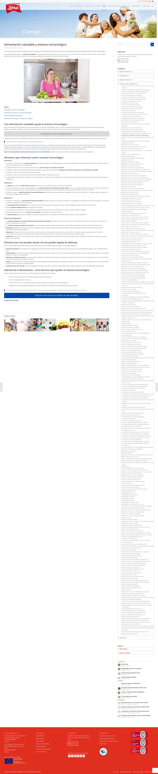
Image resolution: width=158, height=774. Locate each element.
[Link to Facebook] (138, 1)
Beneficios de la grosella (128, 156)
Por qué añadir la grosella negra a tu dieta (133, 485)
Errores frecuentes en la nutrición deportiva (134, 308)
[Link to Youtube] (152, 1)
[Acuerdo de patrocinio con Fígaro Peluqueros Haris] (156, 387)
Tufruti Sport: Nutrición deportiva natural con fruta (136, 540)
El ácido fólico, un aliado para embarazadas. (134, 278)
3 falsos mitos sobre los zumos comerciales (133, 93)
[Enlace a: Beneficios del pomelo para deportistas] (23, 324)
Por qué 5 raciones (127, 483)
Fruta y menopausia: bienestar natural (132, 329)
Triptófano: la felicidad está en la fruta (132, 536)
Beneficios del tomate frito (129, 186)
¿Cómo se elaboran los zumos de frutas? (133, 593)
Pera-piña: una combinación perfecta (132, 477)
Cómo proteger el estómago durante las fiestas (134, 247)
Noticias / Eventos (125, 80)
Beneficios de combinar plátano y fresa (132, 148)
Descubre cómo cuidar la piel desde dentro (133, 268)
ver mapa (6, 741)
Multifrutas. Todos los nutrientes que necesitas (135, 460)
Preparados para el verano (129, 491)
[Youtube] (83, 756)
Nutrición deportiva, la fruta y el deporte (133, 468)
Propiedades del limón (128, 500)
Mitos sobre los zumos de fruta (130, 456)
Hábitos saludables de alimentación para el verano (136, 367)
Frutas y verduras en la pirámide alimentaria (134, 348)
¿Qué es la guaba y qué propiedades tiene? (133, 612)
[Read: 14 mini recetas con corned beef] (119, 697)
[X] (72, 756)
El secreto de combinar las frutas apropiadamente (135, 297)
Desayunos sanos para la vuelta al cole (132, 266)
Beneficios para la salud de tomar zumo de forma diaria (137, 190)
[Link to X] (141, 1)
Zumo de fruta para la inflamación (131, 554)
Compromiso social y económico (107, 736)
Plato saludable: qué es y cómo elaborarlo (133, 481)
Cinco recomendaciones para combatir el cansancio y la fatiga (139, 205)
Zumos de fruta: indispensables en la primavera (135, 580)
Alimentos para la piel (128, 143)
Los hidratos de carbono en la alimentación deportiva (136, 436)
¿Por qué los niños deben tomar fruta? (132, 609)
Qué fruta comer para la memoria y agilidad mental (136, 510)
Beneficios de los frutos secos (130, 173)
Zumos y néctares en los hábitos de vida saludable (135, 582)
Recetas (122, 638)
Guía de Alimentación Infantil (130, 356)
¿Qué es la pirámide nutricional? (130, 616)
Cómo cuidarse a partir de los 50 (130, 226)
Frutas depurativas (127, 335)
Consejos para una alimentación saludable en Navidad (137, 259)
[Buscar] (152, 6)
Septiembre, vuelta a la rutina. (130, 523)
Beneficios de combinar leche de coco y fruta (134, 147)
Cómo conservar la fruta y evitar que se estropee (135, 223)
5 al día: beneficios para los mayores (132, 95)
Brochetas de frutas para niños (130, 194)
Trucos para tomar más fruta (129, 538)
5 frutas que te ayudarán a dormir (131, 105)
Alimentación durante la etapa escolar (132, 129)
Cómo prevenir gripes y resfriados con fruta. (134, 245)
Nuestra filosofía (40, 736)
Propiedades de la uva (128, 498)
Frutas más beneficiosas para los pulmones (133, 337)
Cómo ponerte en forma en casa (130, 242)
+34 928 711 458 (9, 750)
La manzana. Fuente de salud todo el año (133, 413)
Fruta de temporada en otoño (130, 325)
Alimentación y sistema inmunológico (14, 110)
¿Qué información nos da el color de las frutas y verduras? (138, 626)
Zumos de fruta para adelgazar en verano (133, 569)
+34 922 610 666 (9, 739)
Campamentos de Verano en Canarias (132, 198)
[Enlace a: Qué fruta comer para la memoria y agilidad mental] (36, 324)
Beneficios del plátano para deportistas (132, 183)
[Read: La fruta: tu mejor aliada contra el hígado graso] (119, 692)
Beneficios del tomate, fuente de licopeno (133, 188)
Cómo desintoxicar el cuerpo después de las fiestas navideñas (139, 230)
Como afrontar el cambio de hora (131, 215)
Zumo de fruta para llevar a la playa (131, 555)
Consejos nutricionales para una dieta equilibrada (135, 253)
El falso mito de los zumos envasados (132, 287)
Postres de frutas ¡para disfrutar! (131, 487)
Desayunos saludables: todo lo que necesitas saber (136, 264)
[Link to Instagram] (144, 1)
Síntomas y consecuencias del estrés (132, 525)
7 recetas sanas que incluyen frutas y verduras (134, 114)
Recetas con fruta (126, 517)
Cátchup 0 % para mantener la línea (131, 202)
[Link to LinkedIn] (150, 1)
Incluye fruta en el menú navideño (131, 375)
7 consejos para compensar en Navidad (132, 112)
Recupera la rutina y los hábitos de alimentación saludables (138, 521)
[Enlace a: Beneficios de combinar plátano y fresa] (63, 324)
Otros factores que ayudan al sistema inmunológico (18, 118)
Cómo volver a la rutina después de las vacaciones (135, 251)
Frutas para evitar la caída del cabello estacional (135, 339)
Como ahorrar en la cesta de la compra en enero (135, 217)
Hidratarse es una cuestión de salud (132, 371)
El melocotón (125, 295)
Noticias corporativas (41, 751)
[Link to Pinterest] (147, 1)
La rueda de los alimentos (129, 418)
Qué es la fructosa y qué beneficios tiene (133, 508)
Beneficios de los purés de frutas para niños (134, 175)
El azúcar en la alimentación (129, 280)
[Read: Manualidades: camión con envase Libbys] (119, 669)
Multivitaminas (126, 466)
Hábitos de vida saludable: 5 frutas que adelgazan (135, 365)
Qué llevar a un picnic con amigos (131, 514)
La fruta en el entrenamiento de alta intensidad (135, 384)
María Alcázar (123, 649)
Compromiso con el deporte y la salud (108, 741)
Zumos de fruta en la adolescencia (131, 567)
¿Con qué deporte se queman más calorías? (134, 595)
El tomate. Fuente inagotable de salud (132, 299)
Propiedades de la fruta (128, 493)
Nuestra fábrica (39, 741)
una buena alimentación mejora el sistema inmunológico (89, 51)
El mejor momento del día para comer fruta (133, 293)
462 (15, 750)
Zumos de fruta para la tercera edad (132, 573)
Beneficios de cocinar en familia (130, 145)
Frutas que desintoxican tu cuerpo (131, 344)
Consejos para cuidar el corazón (130, 255)
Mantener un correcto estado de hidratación (21, 285)
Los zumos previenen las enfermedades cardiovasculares (137, 447)
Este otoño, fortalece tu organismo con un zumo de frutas (137, 310)
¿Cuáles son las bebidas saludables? (132, 599)
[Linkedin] (81, 756)
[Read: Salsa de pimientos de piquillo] (119, 677)
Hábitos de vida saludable (10, 47)
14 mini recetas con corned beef (129, 696)
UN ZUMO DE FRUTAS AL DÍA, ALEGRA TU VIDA (134, 544)
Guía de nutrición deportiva (129, 363)
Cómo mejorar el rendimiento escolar (132, 240)
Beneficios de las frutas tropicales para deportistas (136, 169)
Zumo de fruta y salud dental (130, 557)
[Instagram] (75, 756)
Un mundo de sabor (127, 542)
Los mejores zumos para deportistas (132, 439)
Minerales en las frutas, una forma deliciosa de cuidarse (137, 455)
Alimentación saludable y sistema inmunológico (135, 135)
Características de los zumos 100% (131, 200)
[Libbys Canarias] (13, 9)
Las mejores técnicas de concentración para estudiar (136, 428)
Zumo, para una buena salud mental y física (134, 563)
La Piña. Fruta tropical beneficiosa (131, 415)
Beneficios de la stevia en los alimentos (132, 164)
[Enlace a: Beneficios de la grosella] (50, 324)
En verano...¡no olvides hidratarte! (131, 306)
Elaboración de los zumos (129, 304)
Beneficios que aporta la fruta (130, 192)
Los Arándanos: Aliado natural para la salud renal (135, 432)
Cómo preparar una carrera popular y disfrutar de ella (137, 243)
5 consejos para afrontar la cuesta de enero (134, 97)
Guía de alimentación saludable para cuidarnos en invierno (138, 358)
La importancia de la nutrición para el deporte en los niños (138, 394)
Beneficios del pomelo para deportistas (132, 184)
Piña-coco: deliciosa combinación (131, 479)
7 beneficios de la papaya (129, 110)
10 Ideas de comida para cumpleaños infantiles (135, 91)
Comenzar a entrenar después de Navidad (133, 213)
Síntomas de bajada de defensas (13, 115)
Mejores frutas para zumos (129, 451)
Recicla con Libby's (125, 653)
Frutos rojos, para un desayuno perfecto (133, 354)
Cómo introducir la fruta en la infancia (132, 238)
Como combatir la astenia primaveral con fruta (134, 219)
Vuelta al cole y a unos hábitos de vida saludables (135, 552)
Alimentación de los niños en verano (132, 127)
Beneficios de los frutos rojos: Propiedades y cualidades (137, 171)
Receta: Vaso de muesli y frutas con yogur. (133, 515)
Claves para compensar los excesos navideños (134, 209)
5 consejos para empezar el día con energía (134, 99)
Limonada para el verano (128, 430)
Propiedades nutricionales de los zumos (133, 504)
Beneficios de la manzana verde (130, 162)
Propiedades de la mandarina (130, 495)
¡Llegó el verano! (126, 590)
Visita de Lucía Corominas (129, 550)
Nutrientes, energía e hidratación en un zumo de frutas (137, 472)
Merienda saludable (127, 453)
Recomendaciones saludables (130, 519)
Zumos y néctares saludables (130, 584)
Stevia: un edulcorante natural (130, 529)
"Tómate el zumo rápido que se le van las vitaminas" (136, 89)
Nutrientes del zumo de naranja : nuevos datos (135, 470)
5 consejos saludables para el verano (132, 101)
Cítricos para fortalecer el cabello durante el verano (136, 207)
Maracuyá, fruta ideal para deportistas (132, 449)
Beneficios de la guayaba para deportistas (133, 158)
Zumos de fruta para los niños (130, 578)
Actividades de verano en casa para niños (133, 120)
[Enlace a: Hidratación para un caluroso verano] (89, 324)
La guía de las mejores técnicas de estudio (133, 388)
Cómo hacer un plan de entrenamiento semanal (135, 234)
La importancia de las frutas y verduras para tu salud (136, 396)
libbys (20, 47)
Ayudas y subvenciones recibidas (12, 757)
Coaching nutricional (127, 211)
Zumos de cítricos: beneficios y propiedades (134, 565)
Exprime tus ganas (127, 323)
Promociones (123, 75)
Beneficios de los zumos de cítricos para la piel (134, 177)
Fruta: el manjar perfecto (128, 331)
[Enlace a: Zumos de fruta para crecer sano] (10, 324)
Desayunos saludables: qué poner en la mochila (135, 262)
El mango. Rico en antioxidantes (130, 291)
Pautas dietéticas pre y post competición (133, 476)
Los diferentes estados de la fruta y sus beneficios (135, 434)
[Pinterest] (78, 756)
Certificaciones (102, 744)
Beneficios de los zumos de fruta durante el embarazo (136, 179)
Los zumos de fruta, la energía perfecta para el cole (136, 441)
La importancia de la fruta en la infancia (133, 392)
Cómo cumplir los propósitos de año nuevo (133, 228)
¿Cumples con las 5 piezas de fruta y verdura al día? (136, 603)
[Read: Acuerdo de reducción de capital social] (119, 684)
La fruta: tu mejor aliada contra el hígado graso (135, 386)
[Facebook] (69, 756)
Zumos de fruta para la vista (129, 574)
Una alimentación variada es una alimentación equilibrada (138, 546)
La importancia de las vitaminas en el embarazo (135, 398)
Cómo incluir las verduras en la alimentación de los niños (137, 236)
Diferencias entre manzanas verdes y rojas (133, 274)
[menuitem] (72, 6)
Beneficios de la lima (127, 160)
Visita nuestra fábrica (41, 746)
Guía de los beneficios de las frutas (131, 361)
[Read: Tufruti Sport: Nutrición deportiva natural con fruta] (119, 688)
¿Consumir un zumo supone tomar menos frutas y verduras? (138, 597)
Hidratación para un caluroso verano (132, 369)
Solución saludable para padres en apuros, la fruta (136, 527)
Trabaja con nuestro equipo (42, 744)
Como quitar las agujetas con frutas (131, 249)
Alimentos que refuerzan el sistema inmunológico (18, 112)
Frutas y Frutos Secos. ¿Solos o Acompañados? (134, 346)
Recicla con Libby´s (125, 71)
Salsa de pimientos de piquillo (128, 677)
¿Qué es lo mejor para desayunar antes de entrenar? (136, 618)
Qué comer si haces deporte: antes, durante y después (137, 506)
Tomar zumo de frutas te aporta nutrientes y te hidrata (137, 534)
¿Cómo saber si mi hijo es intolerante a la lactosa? (135, 591)
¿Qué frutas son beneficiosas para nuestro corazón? (136, 622)
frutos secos (11, 210)
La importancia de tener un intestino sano (133, 407)
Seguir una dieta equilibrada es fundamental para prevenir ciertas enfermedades (27, 152)
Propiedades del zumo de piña (130, 502)
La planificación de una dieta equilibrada (133, 417)
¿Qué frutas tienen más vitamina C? (131, 624)
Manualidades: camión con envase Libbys (131, 668)
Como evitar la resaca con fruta (130, 232)
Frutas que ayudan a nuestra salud (131, 342)
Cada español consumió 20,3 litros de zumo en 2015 (136, 196)
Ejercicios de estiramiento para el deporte (133, 276)
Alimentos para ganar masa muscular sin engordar (136, 141)
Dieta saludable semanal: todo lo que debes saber (135, 272)
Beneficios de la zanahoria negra (131, 165)
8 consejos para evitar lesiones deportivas (133, 118)
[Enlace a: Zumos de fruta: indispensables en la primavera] (76, 324)
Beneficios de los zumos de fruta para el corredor (135, 181)
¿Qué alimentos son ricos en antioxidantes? (133, 611)
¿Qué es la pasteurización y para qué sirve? (133, 614)
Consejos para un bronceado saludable (132, 257)
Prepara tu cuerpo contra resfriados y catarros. (134, 489)
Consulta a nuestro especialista (43, 749)
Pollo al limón (124, 664)
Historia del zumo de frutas (129, 373)
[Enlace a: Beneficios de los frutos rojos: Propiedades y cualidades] (102, 324)
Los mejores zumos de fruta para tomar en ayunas (135, 437)
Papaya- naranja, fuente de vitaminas (132, 474)
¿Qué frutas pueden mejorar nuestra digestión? (135, 620)
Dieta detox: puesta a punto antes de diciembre (135, 270)
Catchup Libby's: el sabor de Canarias (132, 203)
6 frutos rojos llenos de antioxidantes (132, 108)
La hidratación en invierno (129, 390)
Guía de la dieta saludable (129, 359)
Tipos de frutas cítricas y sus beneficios (132, 531)
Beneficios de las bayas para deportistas (133, 167)
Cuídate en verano (127, 261)
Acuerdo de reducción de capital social (130, 683)
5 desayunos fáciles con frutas (130, 103)
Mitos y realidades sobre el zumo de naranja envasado (137, 458)
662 (15, 739)
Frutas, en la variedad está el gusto (131, 350)
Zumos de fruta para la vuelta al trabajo (133, 576)
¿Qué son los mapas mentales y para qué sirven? (135, 631)
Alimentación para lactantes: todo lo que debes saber (136, 133)
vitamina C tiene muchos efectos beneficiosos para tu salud (23, 170)
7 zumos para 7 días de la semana (131, 116)
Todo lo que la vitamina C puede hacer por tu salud (136, 533)
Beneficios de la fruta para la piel (131, 154)
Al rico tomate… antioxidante (129, 122)
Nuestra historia (40, 738)
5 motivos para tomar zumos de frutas (132, 107)
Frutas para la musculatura (129, 340)
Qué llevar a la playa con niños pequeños (133, 512)
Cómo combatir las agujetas (129, 221)
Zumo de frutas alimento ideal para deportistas (135, 559)
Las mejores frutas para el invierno (131, 426)
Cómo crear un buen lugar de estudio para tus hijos (136, 224)
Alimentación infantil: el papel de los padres (134, 131)
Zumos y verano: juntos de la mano (131, 588)
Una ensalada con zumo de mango (131, 548)
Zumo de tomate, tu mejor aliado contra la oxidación (136, 561)
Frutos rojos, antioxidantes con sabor (132, 352)
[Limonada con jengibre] (1, 387)
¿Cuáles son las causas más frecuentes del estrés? (135, 601)
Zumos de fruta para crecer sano (131, 571)
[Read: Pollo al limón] (119, 664)
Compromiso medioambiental (106, 738)
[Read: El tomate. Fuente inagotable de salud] (119, 673)
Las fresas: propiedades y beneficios (132, 420)
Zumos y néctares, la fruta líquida (131, 586)
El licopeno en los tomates (129, 289)
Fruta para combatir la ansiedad (130, 327)
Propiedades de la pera (128, 496)
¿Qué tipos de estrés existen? (130, 633)
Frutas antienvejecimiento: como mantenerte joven (136, 333)
